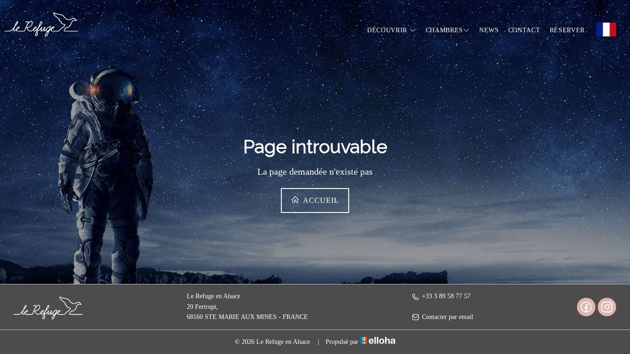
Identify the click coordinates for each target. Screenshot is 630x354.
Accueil (320, 200)
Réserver (567, 30)
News (489, 30)
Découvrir (388, 30)
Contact (524, 30)
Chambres (445, 30)
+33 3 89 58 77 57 (446, 296)
